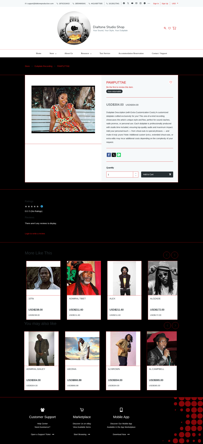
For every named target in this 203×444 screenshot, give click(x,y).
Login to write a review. (35, 233)
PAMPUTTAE (63, 66)
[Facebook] (109, 155)
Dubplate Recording (43, 66)
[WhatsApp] (119, 155)
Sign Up (165, 3)
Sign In (156, 3)
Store (27, 66)
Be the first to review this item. (119, 87)
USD (174, 3)
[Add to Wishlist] (170, 82)
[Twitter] (114, 155)
